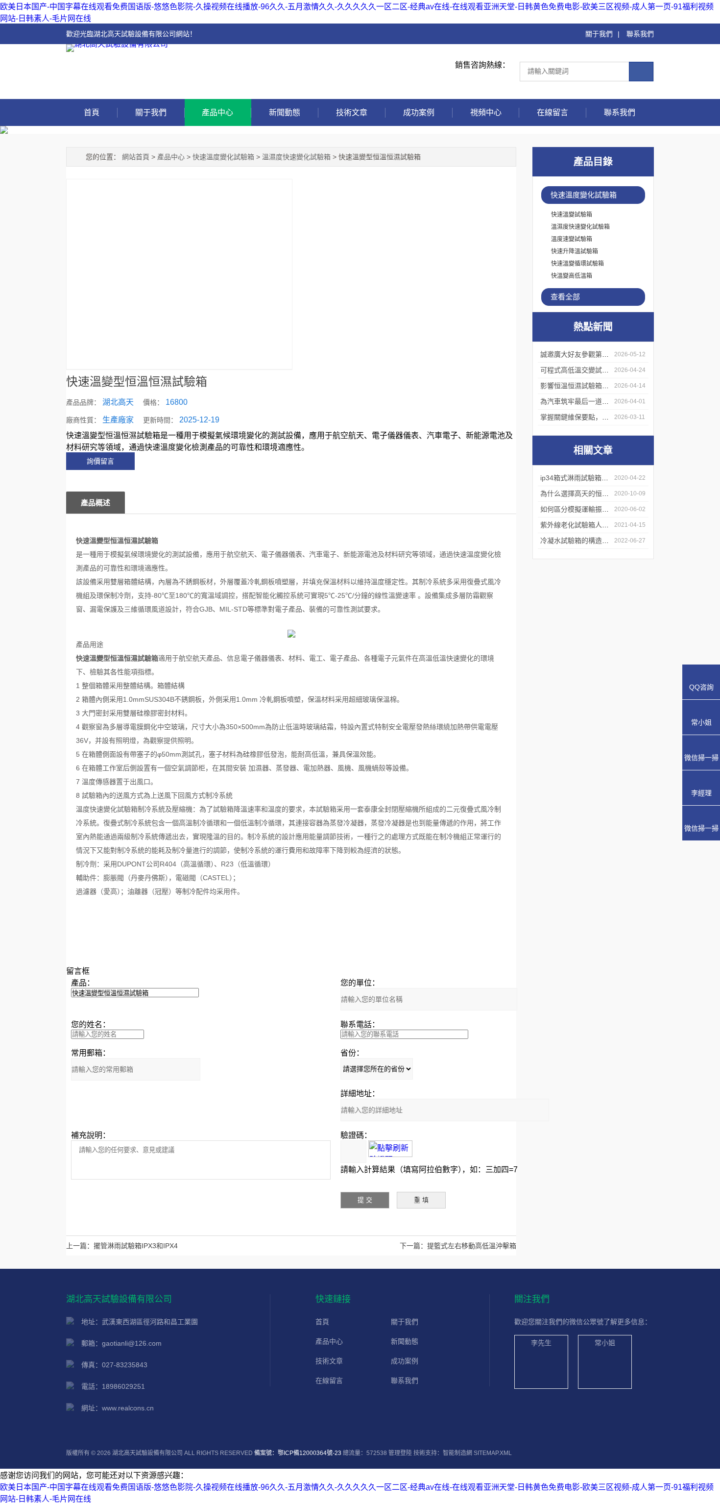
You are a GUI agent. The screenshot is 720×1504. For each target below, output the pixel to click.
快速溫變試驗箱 (571, 214)
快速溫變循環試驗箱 (577, 263)
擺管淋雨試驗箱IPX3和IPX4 (136, 1246)
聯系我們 (640, 34)
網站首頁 (135, 157)
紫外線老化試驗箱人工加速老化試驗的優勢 (605, 525)
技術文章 (351, 112)
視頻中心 (486, 112)
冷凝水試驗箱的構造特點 (578, 540)
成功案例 (418, 112)
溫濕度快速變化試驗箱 (580, 226)
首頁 (91, 112)
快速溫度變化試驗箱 (584, 195)
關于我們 (599, 34)
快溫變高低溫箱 (571, 275)
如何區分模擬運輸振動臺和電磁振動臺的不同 (608, 509)
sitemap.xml (493, 1453)
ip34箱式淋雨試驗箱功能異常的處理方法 (601, 478)
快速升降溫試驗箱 (574, 251)
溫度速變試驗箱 (571, 239)
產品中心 (217, 112)
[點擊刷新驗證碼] (390, 1148)
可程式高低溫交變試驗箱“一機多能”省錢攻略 (607, 370)
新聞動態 (284, 112)
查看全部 (565, 297)
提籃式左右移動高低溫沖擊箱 (471, 1246)
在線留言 (552, 112)
